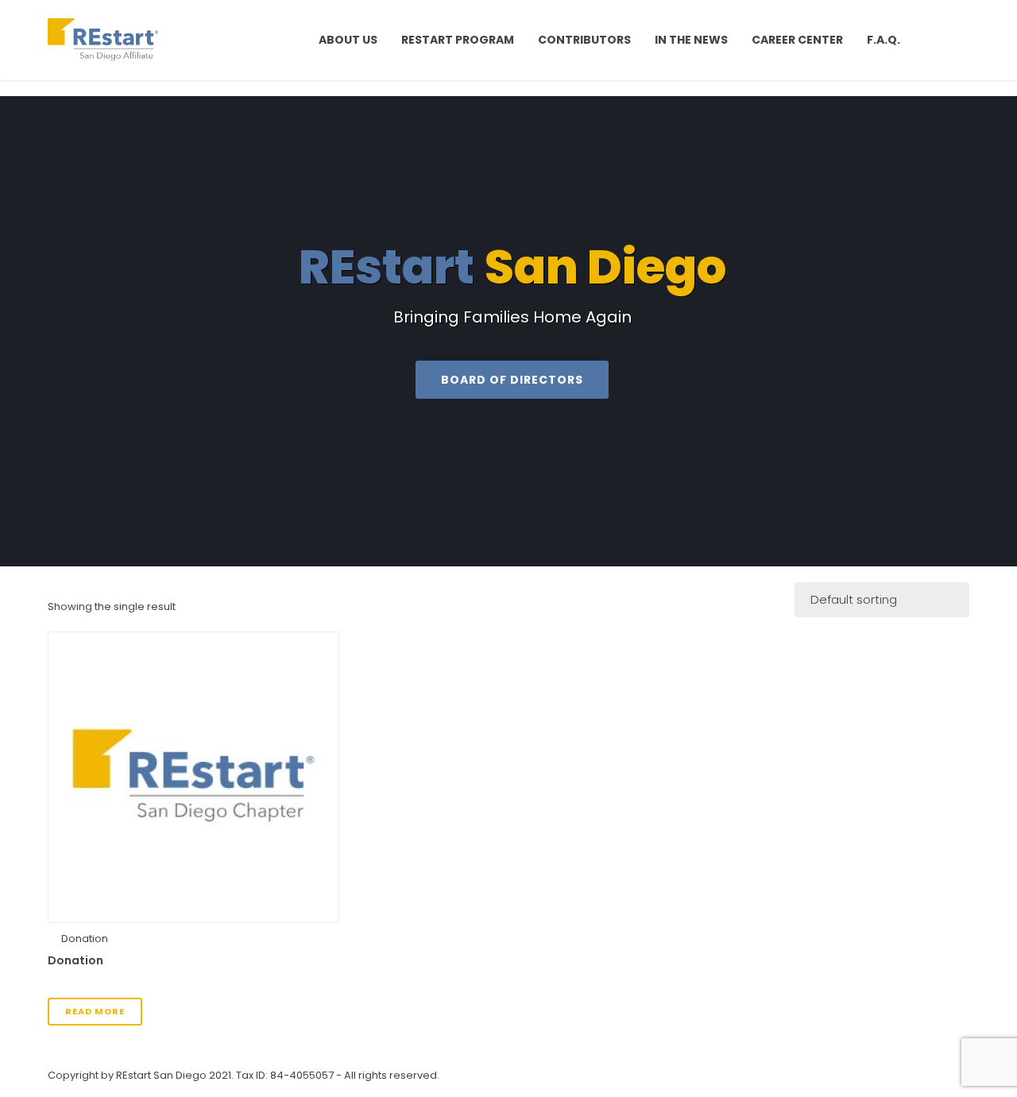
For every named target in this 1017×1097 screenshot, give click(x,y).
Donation (84, 938)
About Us (348, 40)
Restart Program (457, 40)
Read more (95, 1011)
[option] (508, 331)
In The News (691, 40)
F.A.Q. (883, 40)
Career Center (797, 40)
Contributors (584, 40)
